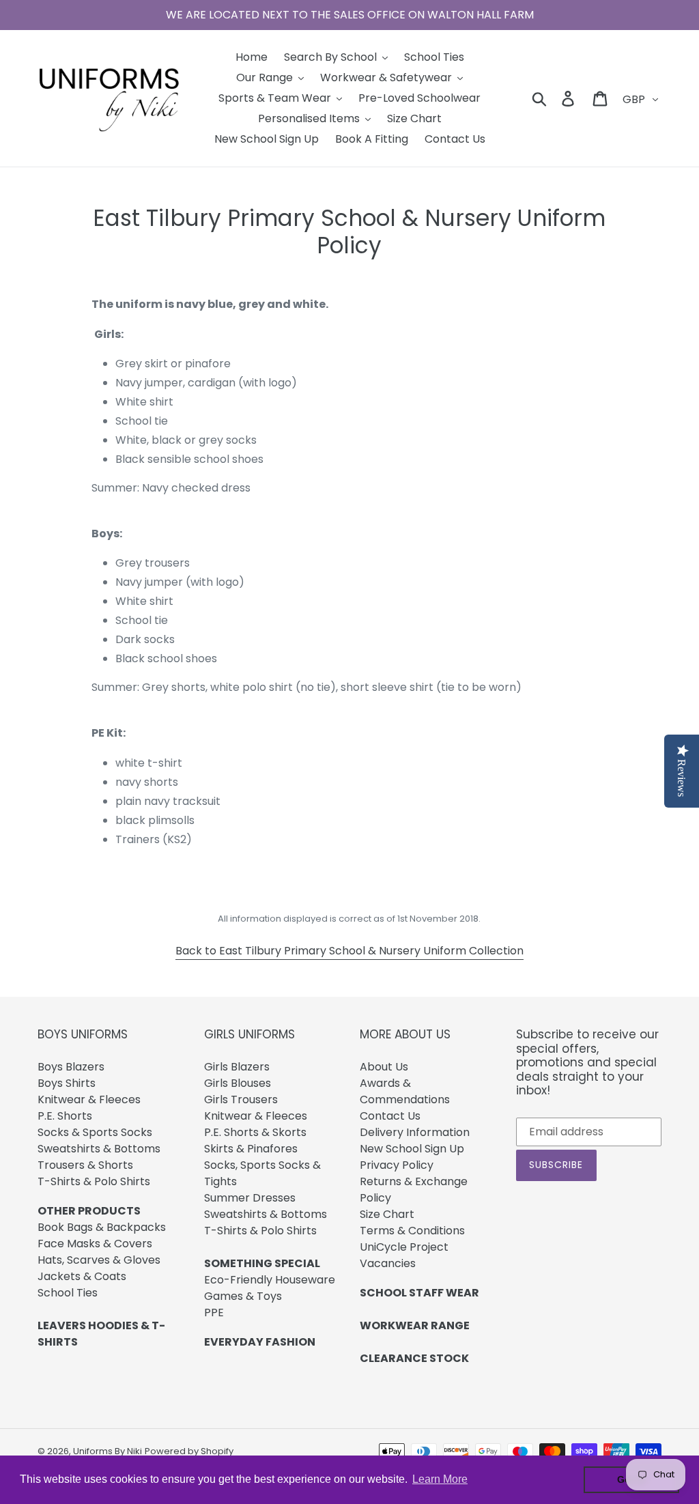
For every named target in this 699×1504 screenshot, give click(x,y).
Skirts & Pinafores (251, 1149)
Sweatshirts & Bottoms (99, 1149)
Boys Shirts (67, 1083)
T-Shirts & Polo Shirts (94, 1181)
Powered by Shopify (189, 1451)
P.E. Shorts (65, 1116)
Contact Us (390, 1116)
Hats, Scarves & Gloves (99, 1260)
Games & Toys (243, 1296)
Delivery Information (415, 1132)
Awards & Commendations (405, 1091)
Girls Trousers (241, 1099)
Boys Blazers (71, 1067)
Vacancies (388, 1263)
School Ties (68, 1293)
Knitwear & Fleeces (89, 1099)
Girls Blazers (237, 1067)
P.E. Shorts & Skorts (255, 1132)
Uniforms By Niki (107, 1451)
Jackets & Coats (82, 1276)
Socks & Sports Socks (95, 1132)
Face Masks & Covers (95, 1243)
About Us (384, 1067)
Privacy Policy (396, 1165)
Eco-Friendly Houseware (269, 1280)
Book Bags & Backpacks (102, 1227)
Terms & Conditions (412, 1230)
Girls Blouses (237, 1083)
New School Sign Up (412, 1149)
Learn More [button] (440, 1479)
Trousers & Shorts (85, 1165)
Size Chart (387, 1214)
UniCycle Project (404, 1247)
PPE (214, 1312)
